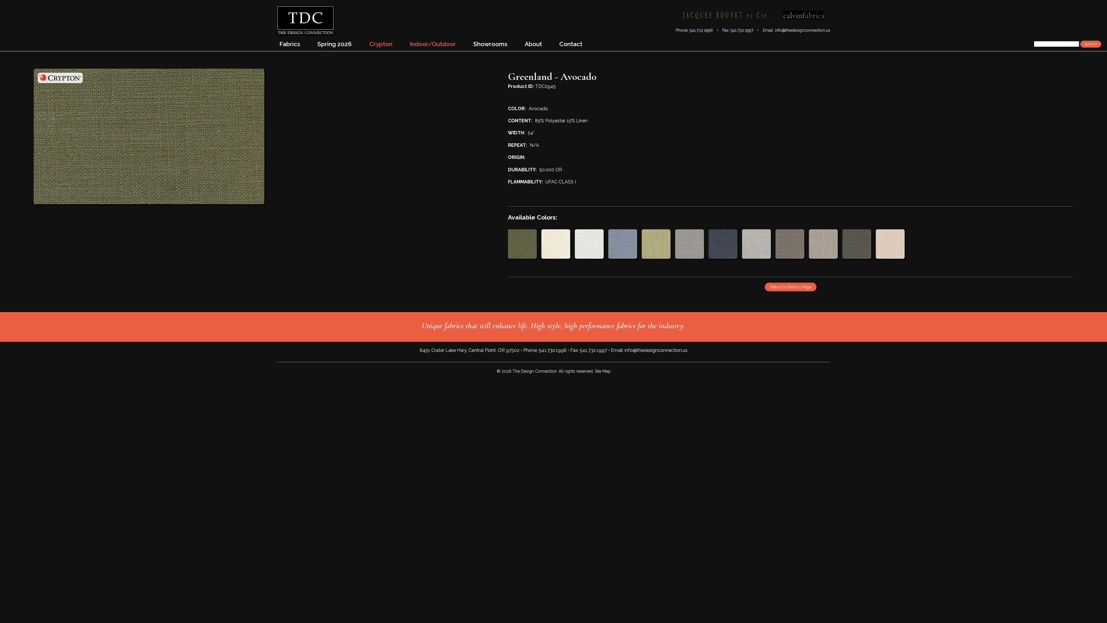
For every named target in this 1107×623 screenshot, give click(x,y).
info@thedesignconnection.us (802, 30)
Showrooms (490, 44)
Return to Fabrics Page (791, 287)
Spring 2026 (334, 44)
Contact (570, 44)
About (533, 44)
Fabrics (289, 44)
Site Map (603, 371)
